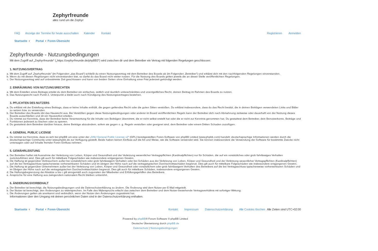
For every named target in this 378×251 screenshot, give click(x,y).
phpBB (142, 218)
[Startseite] (30, 16)
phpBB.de (173, 223)
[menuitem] (15, 33)
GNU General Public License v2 (109, 137)
